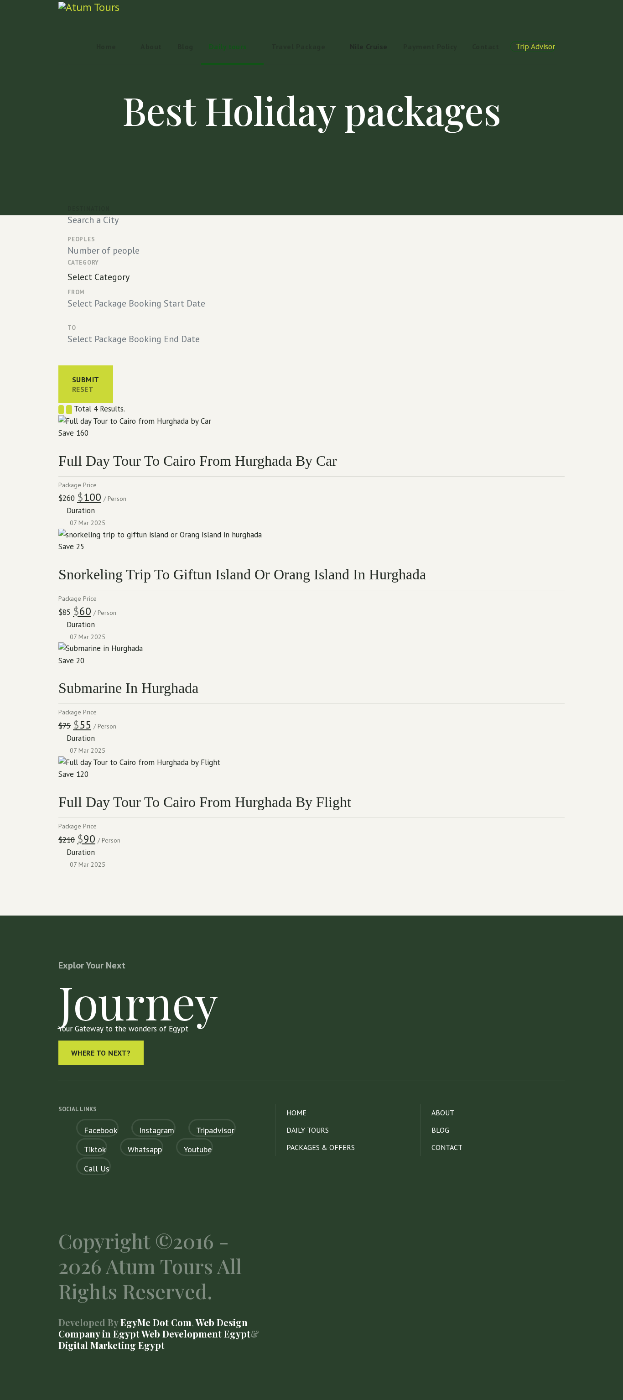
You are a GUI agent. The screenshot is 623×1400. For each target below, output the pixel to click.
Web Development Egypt (195, 1333)
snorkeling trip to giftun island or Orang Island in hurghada (242, 574)
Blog (185, 46)
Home (106, 46)
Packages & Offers (320, 1147)
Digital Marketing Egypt (111, 1345)
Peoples (81, 239)
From (76, 292)
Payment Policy (430, 46)
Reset (82, 389)
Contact (485, 46)
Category (83, 262)
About (150, 46)
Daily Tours (307, 1130)
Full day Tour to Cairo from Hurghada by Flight (204, 802)
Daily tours (228, 46)
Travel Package (298, 46)
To (71, 328)
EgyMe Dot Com (156, 1322)
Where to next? (101, 1052)
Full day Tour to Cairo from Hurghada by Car (197, 461)
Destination (88, 209)
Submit (85, 379)
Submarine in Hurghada (128, 688)
